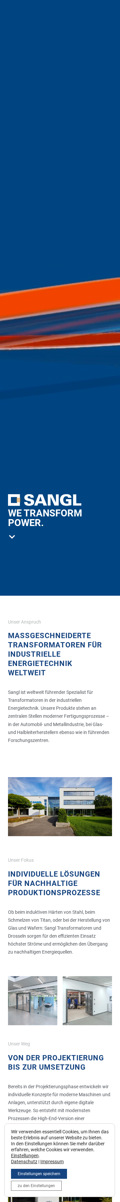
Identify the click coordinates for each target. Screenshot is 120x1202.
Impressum (52, 1161)
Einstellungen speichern (39, 1173)
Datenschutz (24, 1161)
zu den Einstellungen (36, 1185)
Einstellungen (25, 1155)
